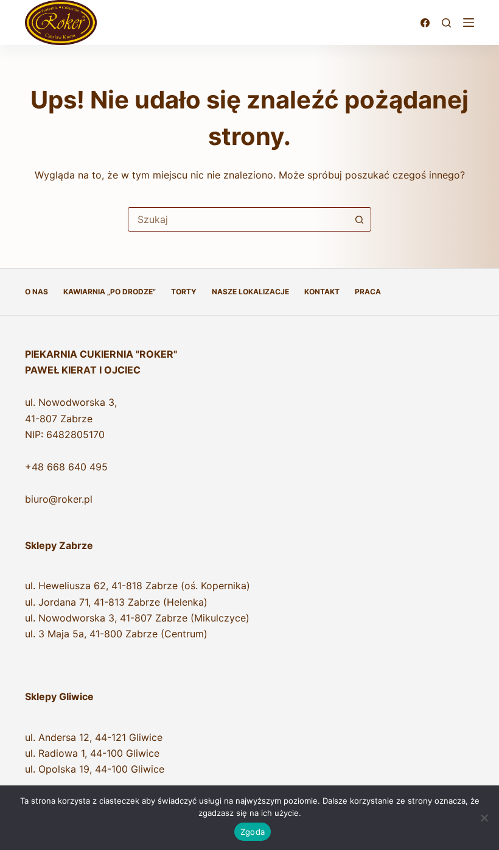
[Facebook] (425, 22)
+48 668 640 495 (66, 467)
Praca (368, 291)
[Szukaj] (446, 22)
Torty (184, 291)
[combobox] (237, 219)
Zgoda (252, 832)
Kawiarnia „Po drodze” (109, 291)
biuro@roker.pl (58, 499)
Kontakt (322, 291)
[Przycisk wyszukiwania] (359, 219)
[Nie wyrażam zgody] (484, 818)
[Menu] (468, 22)
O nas (36, 291)
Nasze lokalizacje (250, 291)
